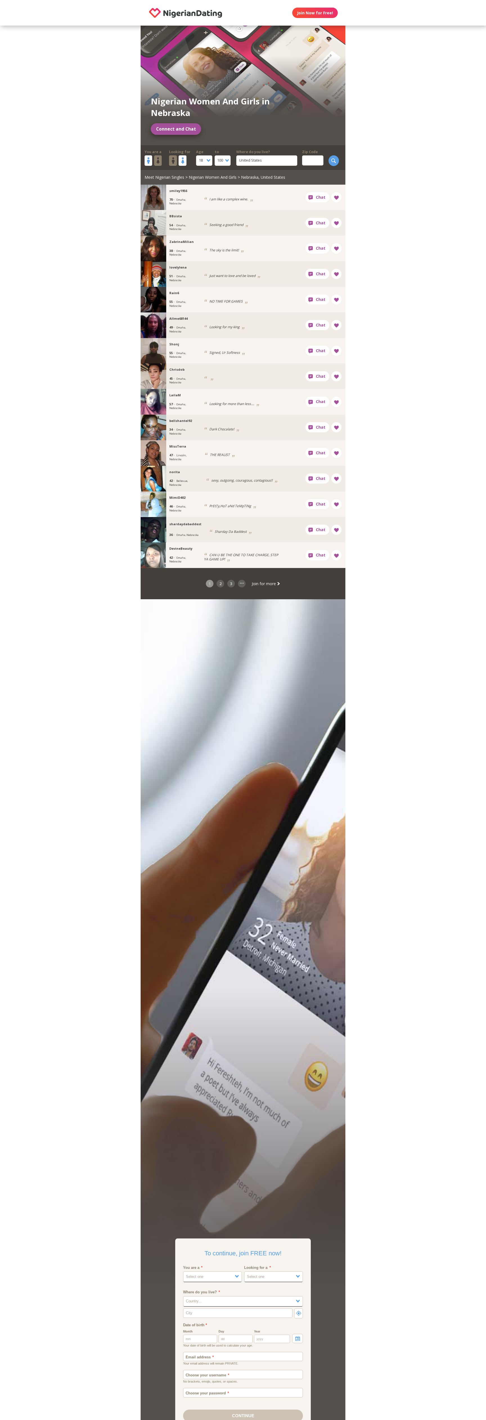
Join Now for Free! (315, 12)
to (217, 151)
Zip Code (310, 151)
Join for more (264, 583)
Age (199, 151)
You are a (153, 151)
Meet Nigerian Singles (164, 177)
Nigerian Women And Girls (213, 177)
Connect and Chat (176, 129)
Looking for (179, 151)
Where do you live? (253, 151)
